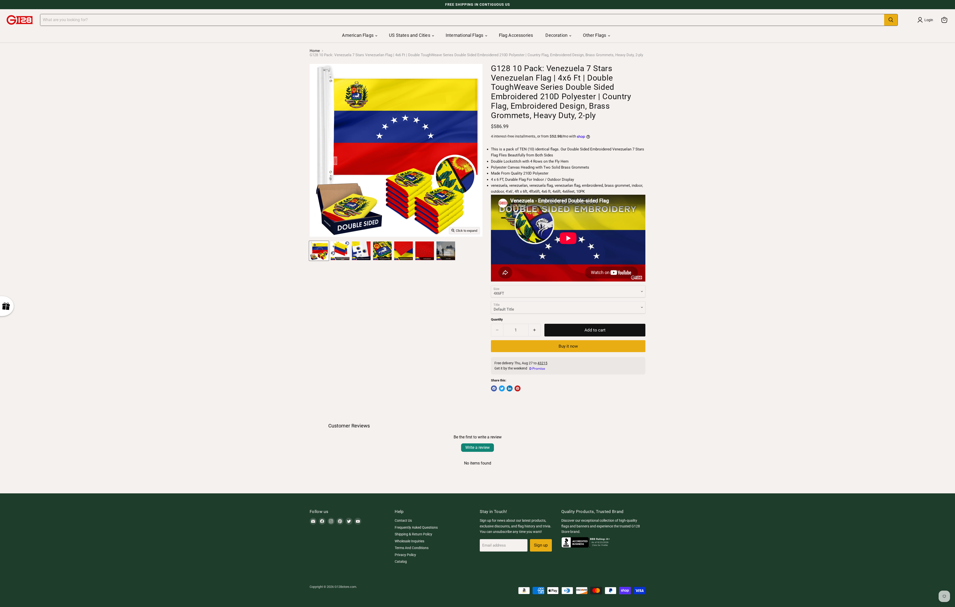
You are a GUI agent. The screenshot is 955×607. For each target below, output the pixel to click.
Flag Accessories (516, 35)
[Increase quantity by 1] (535, 330)
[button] (99, 560)
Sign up (541, 545)
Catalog (401, 561)
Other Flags (595, 35)
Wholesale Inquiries (409, 541)
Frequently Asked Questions (416, 527)
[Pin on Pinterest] (518, 388)
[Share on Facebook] (494, 388)
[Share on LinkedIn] (510, 388)
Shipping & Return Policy (413, 534)
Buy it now (568, 346)
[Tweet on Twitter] (502, 388)
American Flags (358, 35)
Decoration (557, 35)
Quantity (497, 319)
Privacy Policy (405, 555)
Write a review (477, 447)
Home (315, 51)
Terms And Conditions (412, 548)
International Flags (465, 35)
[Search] (891, 20)
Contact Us (403, 520)
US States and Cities (410, 35)
